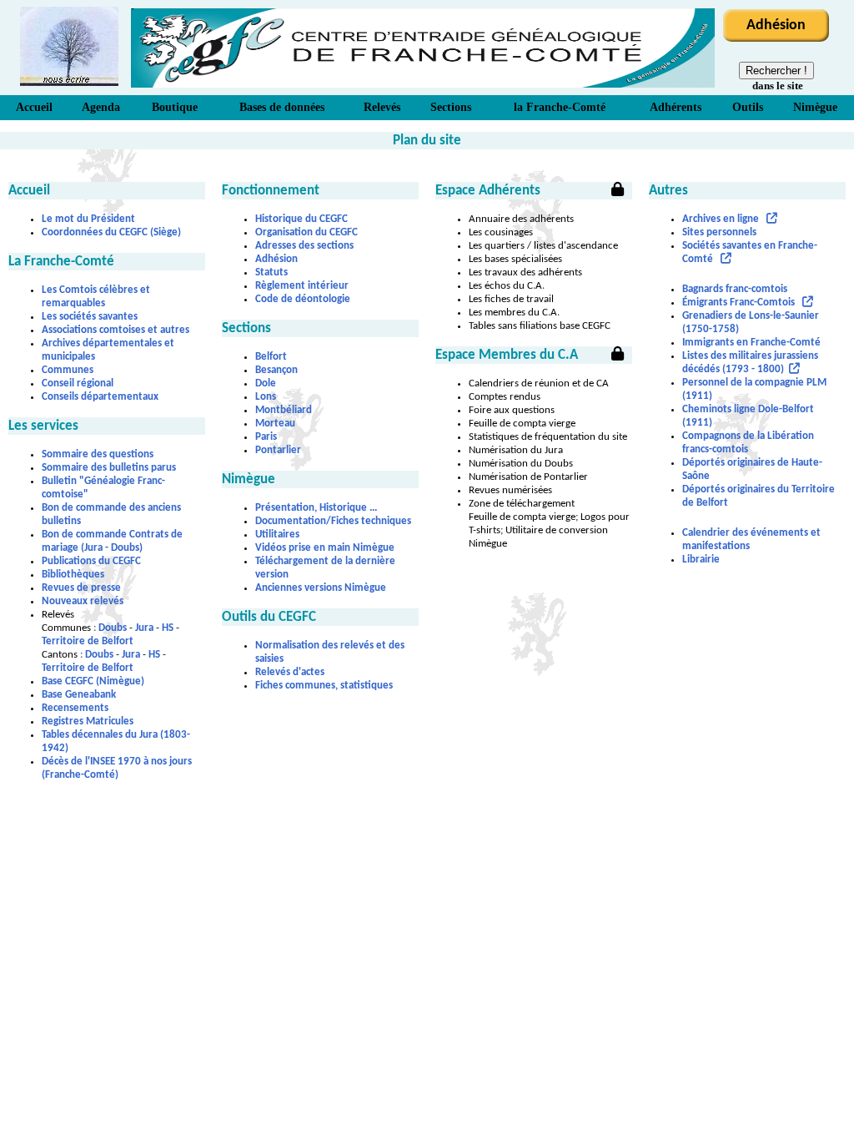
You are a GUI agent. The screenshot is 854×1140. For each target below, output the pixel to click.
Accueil (34, 107)
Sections (450, 107)
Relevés (382, 107)
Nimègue (815, 107)
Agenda (101, 107)
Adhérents (675, 107)
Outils (747, 107)
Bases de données (281, 107)
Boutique (175, 107)
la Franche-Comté (559, 107)
